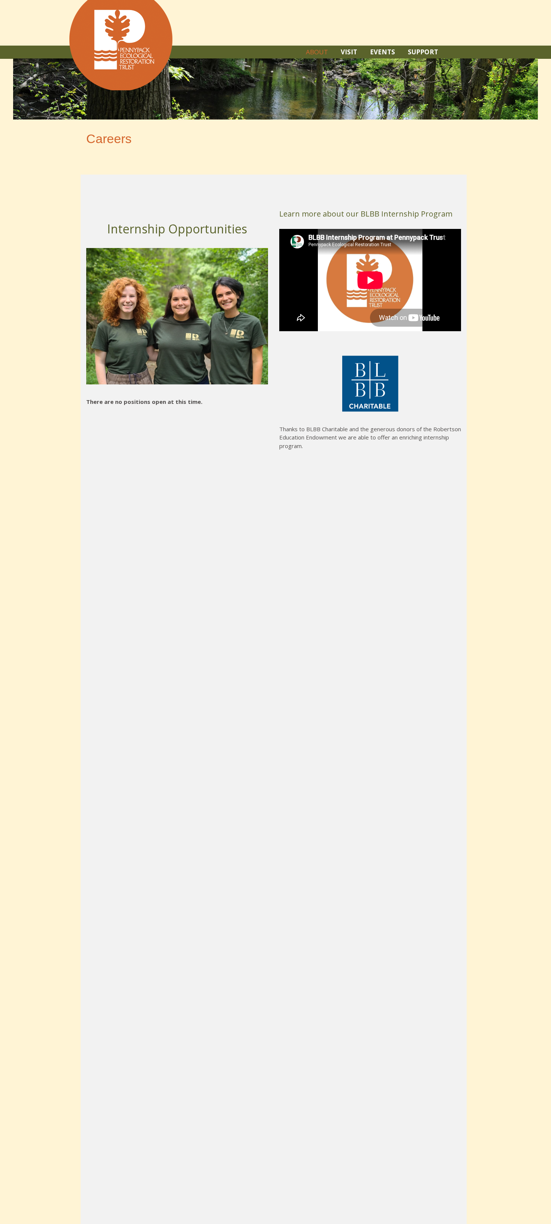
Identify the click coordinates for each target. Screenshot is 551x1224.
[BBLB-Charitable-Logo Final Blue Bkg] (370, 384)
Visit (349, 52)
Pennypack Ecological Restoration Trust (120, 45)
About (317, 52)
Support (423, 52)
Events (382, 52)
